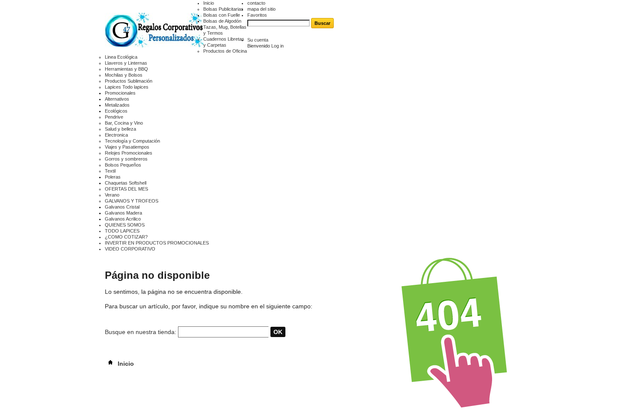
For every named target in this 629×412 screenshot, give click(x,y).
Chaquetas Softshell (125, 182)
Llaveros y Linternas (126, 63)
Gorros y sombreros (126, 158)
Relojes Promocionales (128, 152)
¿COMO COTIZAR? (126, 236)
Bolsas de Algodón (222, 21)
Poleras (113, 176)
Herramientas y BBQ (126, 69)
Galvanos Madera (123, 212)
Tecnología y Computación (132, 140)
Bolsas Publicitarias (223, 9)
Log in (277, 45)
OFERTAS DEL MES (126, 188)
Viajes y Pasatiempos (127, 146)
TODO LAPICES (122, 230)
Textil (110, 170)
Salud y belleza (120, 128)
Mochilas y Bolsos (123, 75)
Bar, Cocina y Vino (124, 122)
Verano (112, 194)
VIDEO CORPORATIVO (130, 248)
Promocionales (120, 93)
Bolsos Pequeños (123, 164)
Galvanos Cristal (122, 206)
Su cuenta (257, 39)
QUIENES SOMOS (125, 224)
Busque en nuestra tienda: (140, 331)
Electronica (116, 134)
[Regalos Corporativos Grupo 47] (154, 31)
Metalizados (117, 104)
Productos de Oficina (225, 51)
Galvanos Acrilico (123, 218)
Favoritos (257, 15)
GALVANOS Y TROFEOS (131, 200)
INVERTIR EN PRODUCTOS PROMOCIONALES (157, 242)
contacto (256, 3)
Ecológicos (116, 110)
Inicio (208, 3)
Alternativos (117, 99)
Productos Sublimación (128, 81)
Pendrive (114, 116)
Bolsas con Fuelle (221, 15)
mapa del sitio (261, 9)
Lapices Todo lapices (126, 87)
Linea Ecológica (121, 57)
